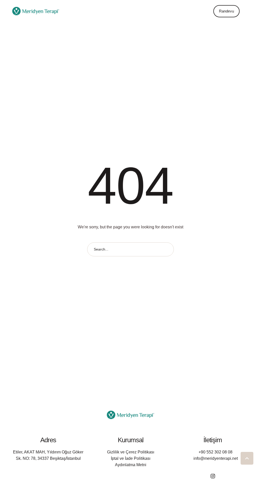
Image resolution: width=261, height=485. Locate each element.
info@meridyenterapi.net (215, 458)
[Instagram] (212, 476)
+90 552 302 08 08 (215, 452)
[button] (206, 11)
